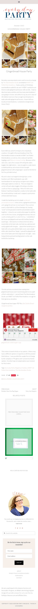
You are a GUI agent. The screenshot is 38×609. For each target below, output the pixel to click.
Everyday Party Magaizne (13, 368)
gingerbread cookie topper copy (11, 342)
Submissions (19, 575)
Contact (19, 577)
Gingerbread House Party (19, 29)
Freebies (24, 368)
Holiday (14, 379)
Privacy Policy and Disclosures (19, 573)
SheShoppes (19, 605)
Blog (4, 379)
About (19, 571)
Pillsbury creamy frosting (17, 160)
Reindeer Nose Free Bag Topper (9, 391)
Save (14, 375)
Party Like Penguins (31, 391)
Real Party (21, 379)
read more (19, 523)
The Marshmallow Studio (11, 82)
